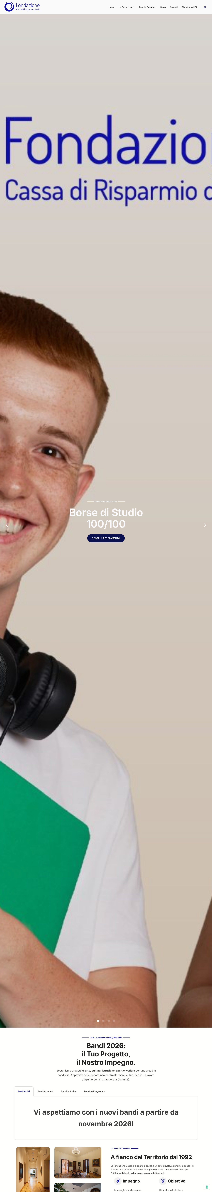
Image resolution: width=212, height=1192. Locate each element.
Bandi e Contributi (147, 7)
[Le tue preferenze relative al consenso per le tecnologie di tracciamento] (207, 1187)
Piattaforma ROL (189, 7)
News (163, 7)
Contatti (174, 7)
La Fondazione (125, 7)
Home (111, 7)
